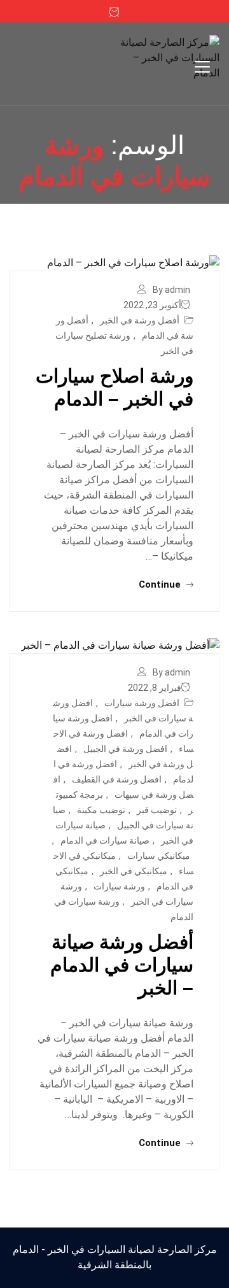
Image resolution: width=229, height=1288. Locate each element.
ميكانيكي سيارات (158, 856)
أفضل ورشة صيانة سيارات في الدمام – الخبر (121, 964)
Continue (161, 584)
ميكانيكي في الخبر (133, 871)
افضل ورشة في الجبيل (125, 749)
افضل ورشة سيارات (141, 703)
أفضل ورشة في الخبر (139, 320)
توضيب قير (157, 810)
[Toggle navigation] (202, 67)
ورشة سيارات (119, 886)
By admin (171, 290)
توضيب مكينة (101, 810)
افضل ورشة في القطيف (117, 779)
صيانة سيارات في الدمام (104, 840)
